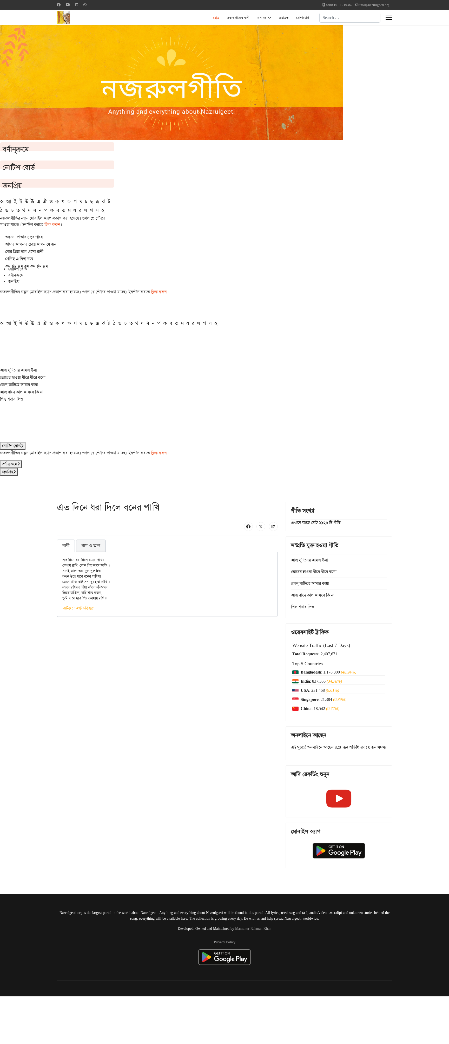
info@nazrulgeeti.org (374, 5)
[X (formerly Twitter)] (260, 526)
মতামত (283, 17)
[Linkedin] (76, 4)
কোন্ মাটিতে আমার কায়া (19, 384)
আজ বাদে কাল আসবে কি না (21, 392)
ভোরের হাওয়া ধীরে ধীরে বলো (22, 377)
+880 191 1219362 (339, 5)
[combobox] (349, 18)
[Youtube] (68, 4)
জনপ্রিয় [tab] (13, 281)
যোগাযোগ (302, 17)
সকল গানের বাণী (238, 17)
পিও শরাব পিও (11, 399)
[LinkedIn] (273, 526)
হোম (216, 17)
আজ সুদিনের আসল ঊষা (18, 370)
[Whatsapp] (85, 4)
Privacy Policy (224, 942)
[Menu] (389, 17)
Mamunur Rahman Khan (253, 928)
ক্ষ (69, 201)
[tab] (66, 546)
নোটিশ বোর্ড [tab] (17, 269)
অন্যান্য (261, 17)
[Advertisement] (127, 1019)
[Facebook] (59, 4)
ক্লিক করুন (52, 224)
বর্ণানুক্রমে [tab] (15, 275)
